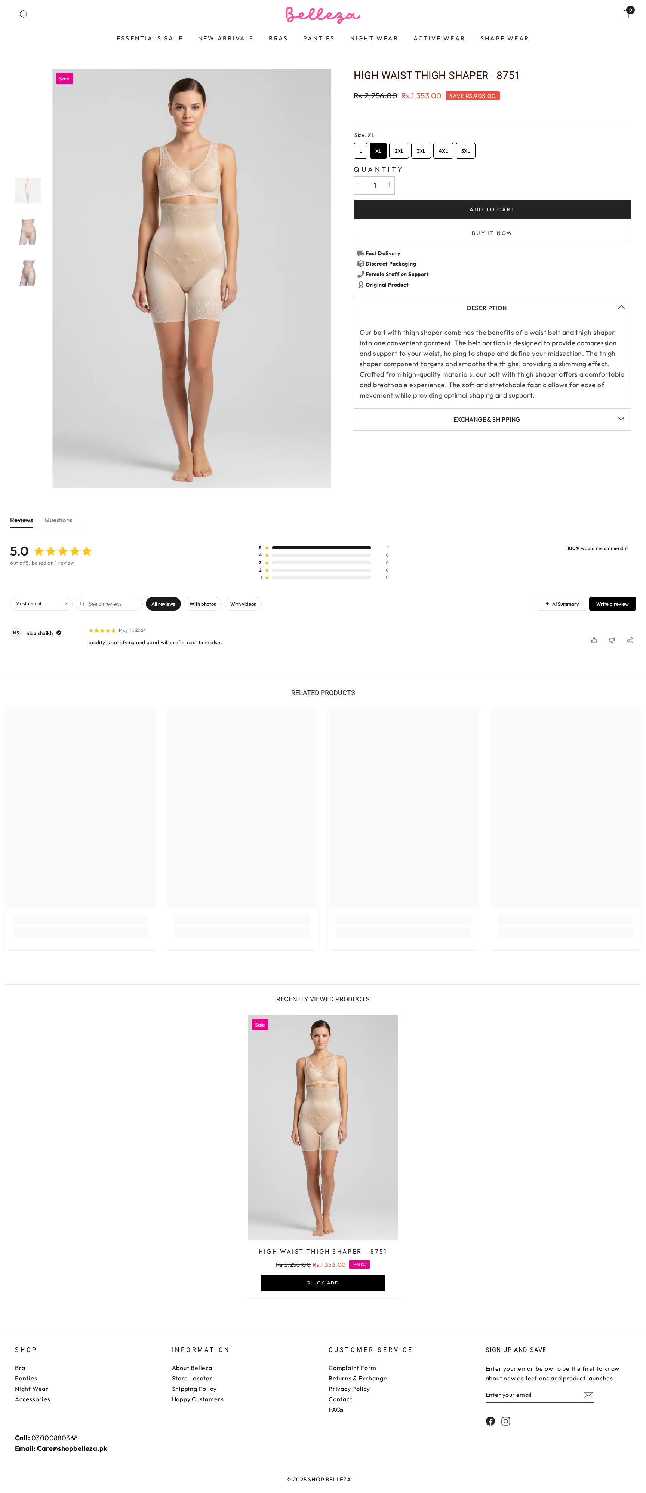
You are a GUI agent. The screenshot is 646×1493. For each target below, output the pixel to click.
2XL (399, 148)
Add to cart (493, 209)
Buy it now (492, 233)
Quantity (379, 169)
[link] (80, 919)
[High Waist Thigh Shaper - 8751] (323, 1127)
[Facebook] (490, 1421)
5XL (466, 148)
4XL (443, 148)
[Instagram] (506, 1421)
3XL (421, 148)
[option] (192, 279)
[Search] (24, 14)
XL (378, 148)
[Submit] (588, 1395)
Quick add (323, 1282)
